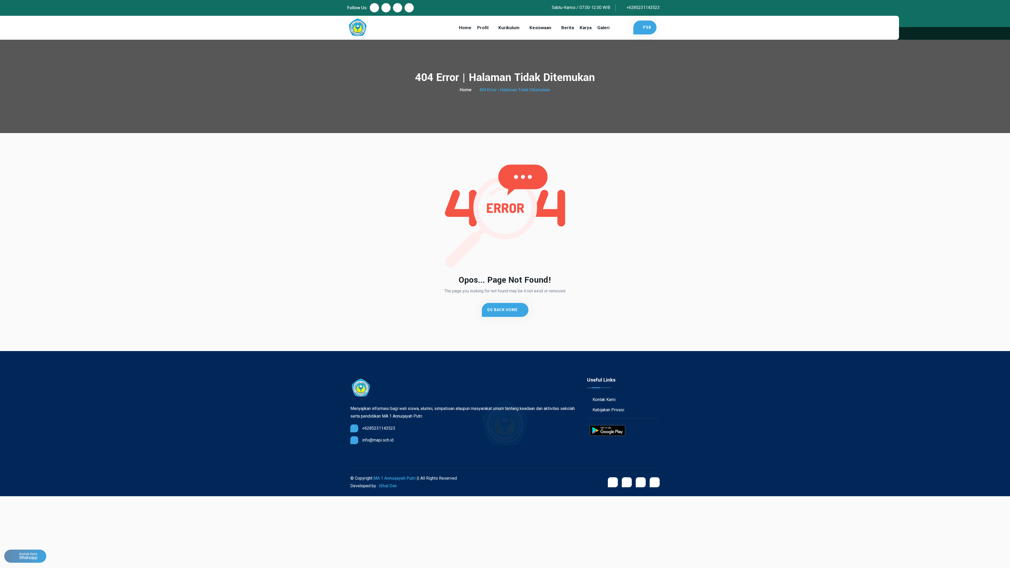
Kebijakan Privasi (608, 409)
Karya (586, 27)
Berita (567, 27)
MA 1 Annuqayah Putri (394, 478)
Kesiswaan (540, 27)
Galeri (603, 27)
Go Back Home (503, 310)
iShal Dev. (388, 485)
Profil (482, 27)
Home (465, 27)
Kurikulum (508, 27)
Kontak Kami (603, 399)
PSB (647, 27)
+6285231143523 (642, 7)
